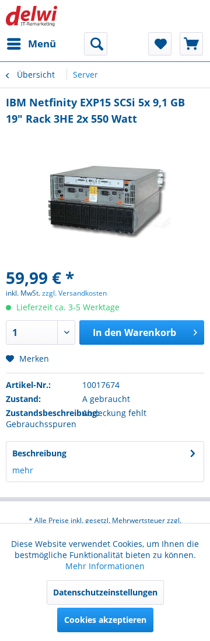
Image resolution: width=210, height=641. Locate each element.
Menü (42, 43)
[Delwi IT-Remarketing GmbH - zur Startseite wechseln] (31, 16)
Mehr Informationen (105, 565)
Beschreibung (39, 453)
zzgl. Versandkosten (74, 293)
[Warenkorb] (191, 44)
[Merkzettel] (160, 44)
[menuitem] (31, 44)
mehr (22, 470)
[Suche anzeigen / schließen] (95, 44)
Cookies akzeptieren (105, 619)
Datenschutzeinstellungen (105, 592)
